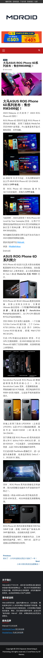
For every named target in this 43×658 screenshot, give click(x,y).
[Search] (39, 50)
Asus (5, 60)
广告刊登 (23, 1)
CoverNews (31, 652)
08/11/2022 (8, 69)
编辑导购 (8, 1)
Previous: (20, 557)
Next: (28, 562)
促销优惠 (16, 1)
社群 (36, 1)
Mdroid (20, 242)
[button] (3, 50)
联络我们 (30, 1)
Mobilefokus (15, 246)
